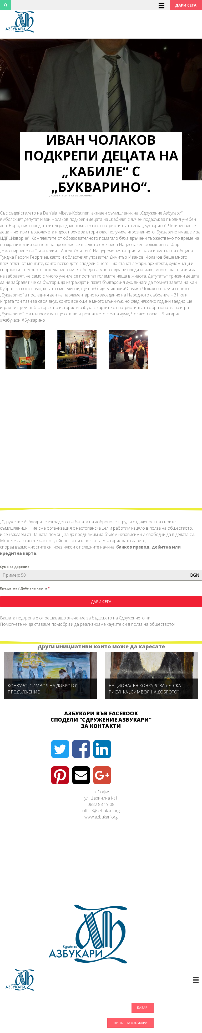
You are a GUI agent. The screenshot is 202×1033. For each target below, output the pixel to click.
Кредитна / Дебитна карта (25, 588)
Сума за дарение (14, 567)
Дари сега (101, 601)
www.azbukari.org (101, 817)
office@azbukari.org (101, 810)
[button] (186, 5)
